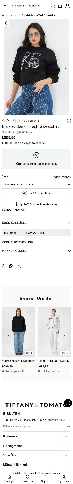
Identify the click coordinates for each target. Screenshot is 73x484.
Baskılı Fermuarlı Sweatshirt (54, 360)
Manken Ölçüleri (15, 250)
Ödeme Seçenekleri (17, 242)
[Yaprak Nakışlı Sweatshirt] (18, 332)
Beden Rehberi (61, 177)
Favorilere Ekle (29, 313)
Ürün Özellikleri (15, 222)
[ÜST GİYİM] (15, 15)
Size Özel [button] (10, 455)
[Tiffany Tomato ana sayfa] (36, 405)
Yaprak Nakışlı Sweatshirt (18, 360)
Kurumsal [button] (10, 436)
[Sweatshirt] (18, 15)
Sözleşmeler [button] (12, 446)
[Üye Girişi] (67, 5)
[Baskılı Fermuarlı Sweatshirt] (54, 332)
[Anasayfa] (7, 15)
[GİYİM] (11, 15)
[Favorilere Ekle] (69, 121)
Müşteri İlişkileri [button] (15, 464)
